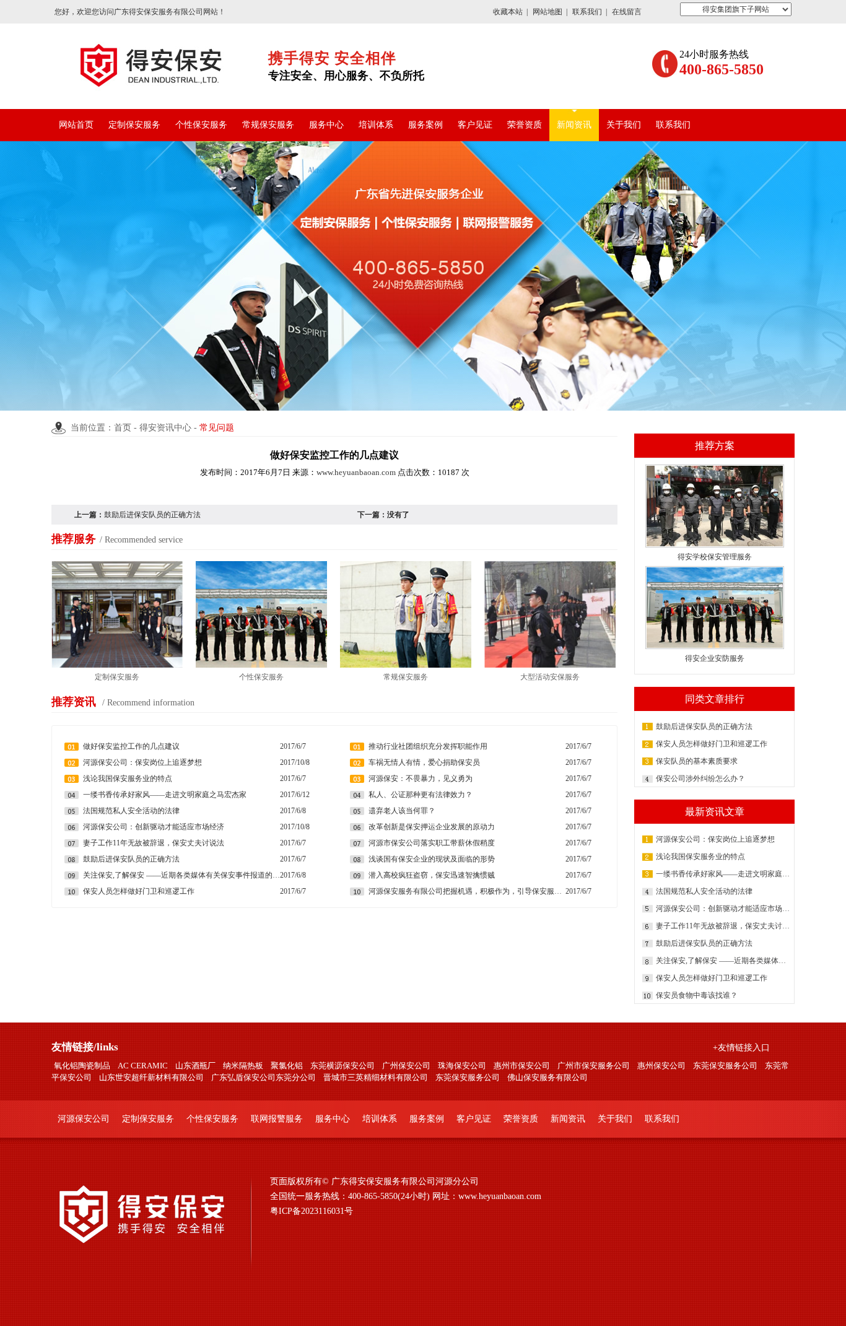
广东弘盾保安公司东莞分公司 (263, 1077)
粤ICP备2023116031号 (311, 1211)
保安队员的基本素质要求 (697, 761)
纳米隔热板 (243, 1065)
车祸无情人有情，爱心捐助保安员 (424, 762)
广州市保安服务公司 (593, 1065)
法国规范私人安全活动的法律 (704, 891)
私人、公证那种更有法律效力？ (420, 794)
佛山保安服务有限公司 (547, 1077)
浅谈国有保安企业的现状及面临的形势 (431, 859)
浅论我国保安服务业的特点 (700, 856)
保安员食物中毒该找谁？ (697, 995)
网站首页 (76, 124)
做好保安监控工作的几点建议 (131, 746)
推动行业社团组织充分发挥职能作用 (427, 746)
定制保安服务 (134, 124)
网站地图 (547, 11)
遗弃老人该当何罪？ (401, 810)
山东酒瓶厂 (195, 1065)
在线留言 (627, 11)
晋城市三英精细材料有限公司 (375, 1077)
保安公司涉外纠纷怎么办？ (700, 778)
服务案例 (425, 124)
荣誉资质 (524, 124)
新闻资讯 (574, 124)
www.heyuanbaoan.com (356, 472)
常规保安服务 (268, 124)
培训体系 (376, 124)
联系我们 (587, 11)
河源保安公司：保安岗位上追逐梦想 (715, 839)
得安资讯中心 (165, 427)
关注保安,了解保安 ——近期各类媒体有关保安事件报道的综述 (724, 960)
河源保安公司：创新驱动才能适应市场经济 (724, 908)
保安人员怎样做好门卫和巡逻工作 (711, 743)
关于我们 (623, 124)
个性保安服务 (201, 124)
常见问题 (216, 427)
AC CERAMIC (143, 1065)
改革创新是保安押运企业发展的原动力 (431, 826)
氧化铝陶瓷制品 (82, 1065)
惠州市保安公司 (522, 1065)
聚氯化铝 (287, 1065)
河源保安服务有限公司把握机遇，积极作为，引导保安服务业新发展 (466, 891)
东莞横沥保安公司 (342, 1065)
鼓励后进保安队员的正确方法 (704, 726)
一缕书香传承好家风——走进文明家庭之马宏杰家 (724, 874)
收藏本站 (508, 11)
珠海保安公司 (462, 1065)
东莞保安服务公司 (725, 1065)
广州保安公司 (406, 1065)
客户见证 (475, 124)
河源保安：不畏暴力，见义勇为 (420, 778)
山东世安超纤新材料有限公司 (151, 1077)
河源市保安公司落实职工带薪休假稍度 (431, 843)
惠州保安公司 (661, 1065)
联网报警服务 (277, 1118)
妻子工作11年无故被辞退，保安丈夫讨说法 (724, 926)
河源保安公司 (84, 1118)
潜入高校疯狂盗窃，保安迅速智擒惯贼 (431, 875)
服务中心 (326, 124)
